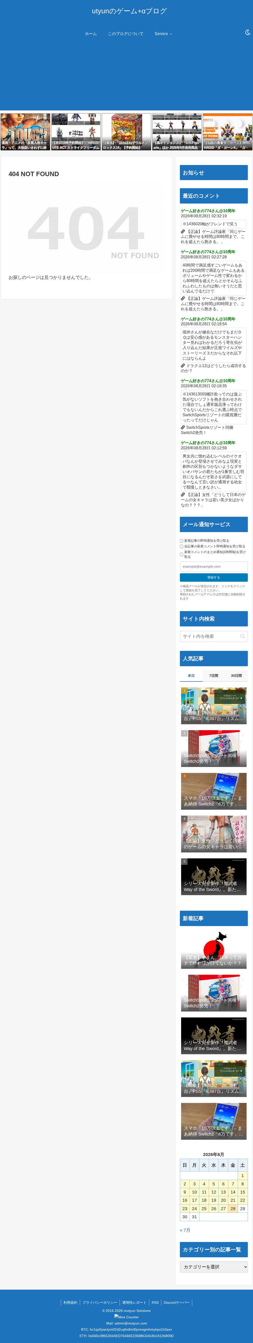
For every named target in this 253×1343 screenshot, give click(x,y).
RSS (155, 1302)
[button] (242, 636)
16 (184, 1200)
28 (233, 1208)
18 (204, 1200)
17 (194, 1200)
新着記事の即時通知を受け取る (206, 540)
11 (204, 1192)
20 (223, 1200)
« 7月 (185, 1230)
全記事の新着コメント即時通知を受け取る (214, 546)
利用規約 (70, 1302)
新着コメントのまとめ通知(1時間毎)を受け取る (215, 554)
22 (242, 1200)
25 (204, 1208)
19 (213, 1200)
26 (213, 1208)
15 (242, 1192)
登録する (213, 577)
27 (223, 1208)
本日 (191, 676)
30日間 (236, 676)
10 (194, 1192)
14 (233, 1192)
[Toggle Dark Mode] (248, 32)
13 (223, 1192)
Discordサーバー (177, 1302)
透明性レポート (134, 1302)
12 (213, 1192)
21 (233, 1200)
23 (184, 1208)
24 (194, 1208)
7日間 (213, 676)
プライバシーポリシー (100, 1302)
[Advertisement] (126, 75)
